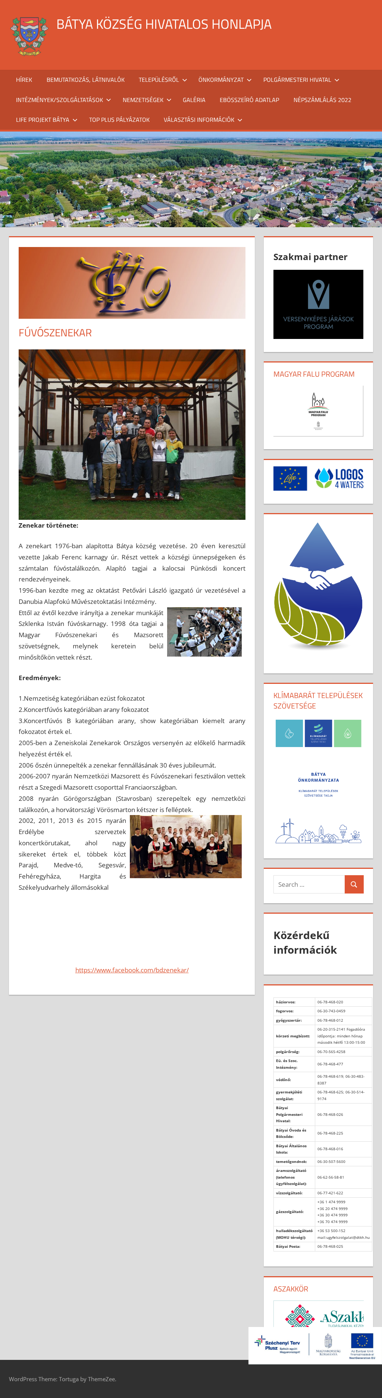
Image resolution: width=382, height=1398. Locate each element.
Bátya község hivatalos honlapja (164, 23)
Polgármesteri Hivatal (297, 79)
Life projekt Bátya (42, 119)
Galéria (194, 99)
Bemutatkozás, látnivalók (86, 79)
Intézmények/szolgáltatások (59, 99)
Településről (159, 79)
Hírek (24, 79)
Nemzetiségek (143, 99)
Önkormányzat (221, 79)
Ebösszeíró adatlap (249, 99)
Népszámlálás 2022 (322, 99)
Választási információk (199, 119)
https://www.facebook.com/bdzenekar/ (132, 970)
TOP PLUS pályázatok (119, 119)
